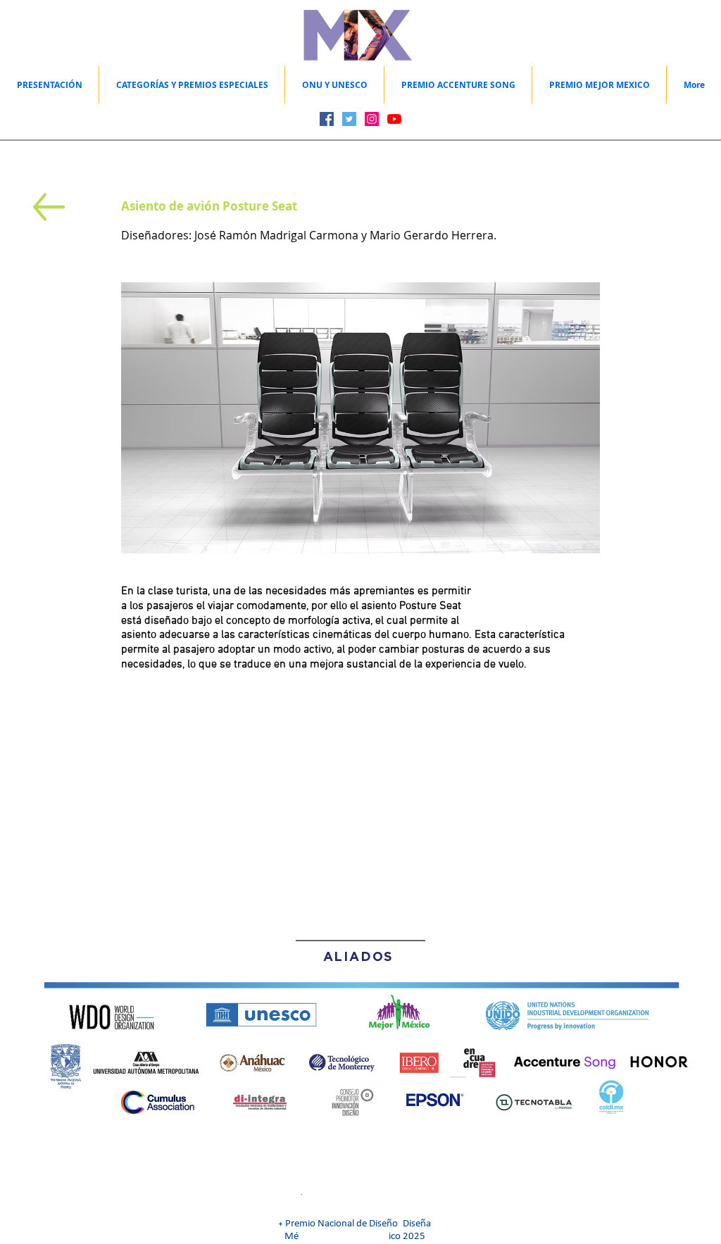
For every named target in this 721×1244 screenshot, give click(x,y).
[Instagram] (372, 119)
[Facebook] (327, 119)
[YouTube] (394, 119)
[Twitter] (349, 119)
